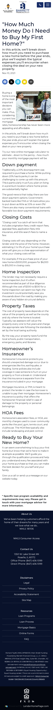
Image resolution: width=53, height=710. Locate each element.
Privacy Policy (26, 588)
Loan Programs (26, 616)
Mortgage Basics (26, 627)
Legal (26, 583)
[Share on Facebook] (5, 82)
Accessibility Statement (26, 594)
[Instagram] (29, 701)
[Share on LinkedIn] (18, 82)
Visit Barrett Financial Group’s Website (30, 679)
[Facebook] (20, 701)
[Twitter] (25, 701)
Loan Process (26, 622)
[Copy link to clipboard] (31, 82)
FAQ (26, 639)
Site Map (26, 600)
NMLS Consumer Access (26, 538)
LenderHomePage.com (36, 706)
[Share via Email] (24, 82)
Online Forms (26, 633)
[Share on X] (11, 82)
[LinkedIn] (33, 701)
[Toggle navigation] (47, 5)
